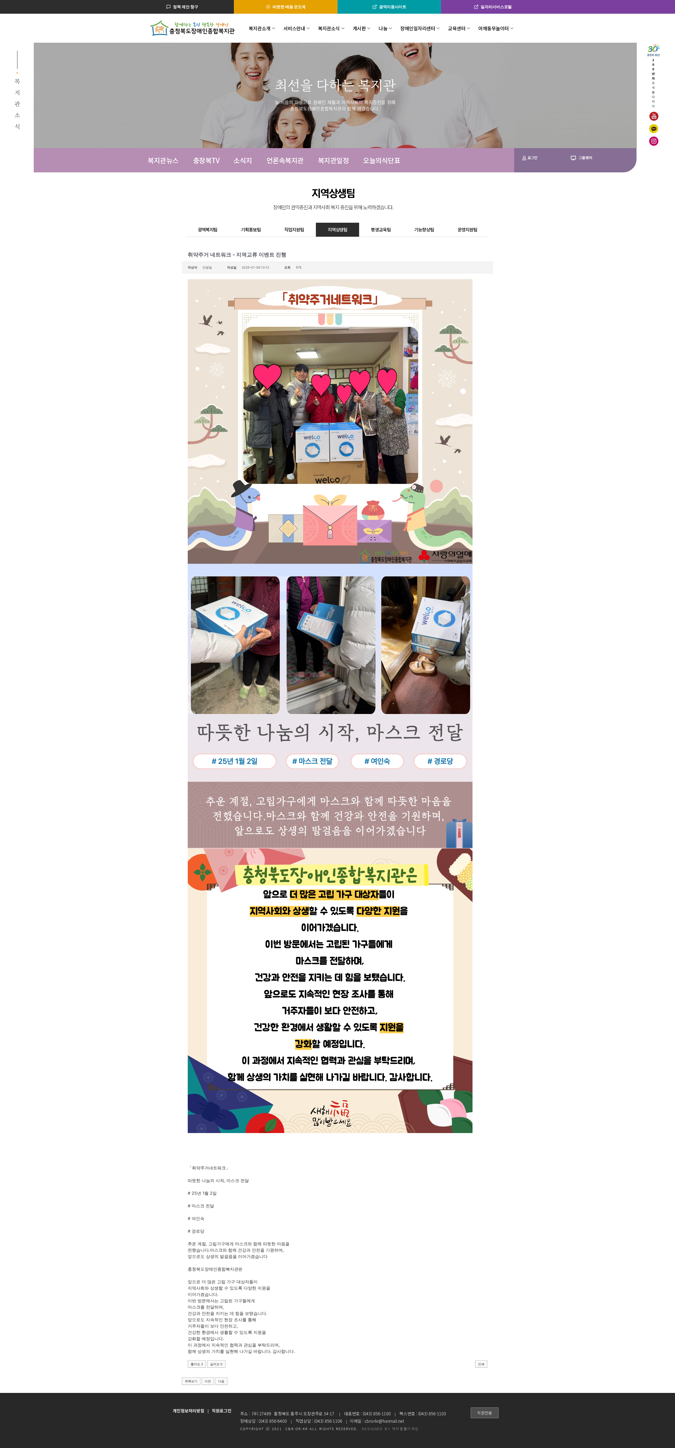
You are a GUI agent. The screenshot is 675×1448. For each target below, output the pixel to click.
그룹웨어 (585, 157)
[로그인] (524, 158)
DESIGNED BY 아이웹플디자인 (390, 1428)
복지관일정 (333, 160)
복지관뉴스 (163, 160)
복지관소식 (329, 28)
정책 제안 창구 (185, 6)
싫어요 (216, 1364)
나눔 (383, 28)
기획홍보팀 (251, 229)
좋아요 (197, 1364)
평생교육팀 (381, 229)
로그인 (532, 157)
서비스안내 (294, 28)
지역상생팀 (338, 229)
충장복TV (206, 160)
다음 (221, 1381)
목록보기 (191, 1381)
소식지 (243, 160)
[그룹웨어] (573, 158)
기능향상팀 (424, 229)
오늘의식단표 (381, 160)
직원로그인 (222, 1410)
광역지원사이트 (392, 6)
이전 (208, 1381)
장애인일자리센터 (417, 28)
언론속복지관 (285, 160)
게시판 (359, 28)
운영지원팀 (468, 229)
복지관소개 (260, 28)
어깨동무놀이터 (493, 28)
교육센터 (456, 28)
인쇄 (481, 1364)
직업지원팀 (294, 229)
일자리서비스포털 (496, 6)
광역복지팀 (208, 229)
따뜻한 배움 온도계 (289, 6)
